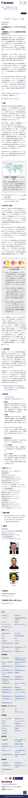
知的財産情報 (5, 739)
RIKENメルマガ (19, 778)
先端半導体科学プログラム (7, 670)
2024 (3, 711)
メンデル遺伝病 (20, 146)
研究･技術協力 (5, 743)
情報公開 (17, 643)
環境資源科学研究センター (7, 696)
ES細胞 (21, 80)
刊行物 (3, 723)
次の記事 (22, 18)
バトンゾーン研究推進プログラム (7, 673)
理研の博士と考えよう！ (20, 718)
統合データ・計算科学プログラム (7, 663)
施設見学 (17, 728)
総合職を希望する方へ (6, 765)
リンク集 (4, 621)
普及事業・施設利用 (19, 743)
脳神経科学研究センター (7, 692)
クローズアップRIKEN (6, 718)
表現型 (20, 69)
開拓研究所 (17, 672)
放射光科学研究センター (7, 702)
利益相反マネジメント (19, 651)
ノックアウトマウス (11, 49)
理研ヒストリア (18, 730)
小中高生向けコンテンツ (20, 725)
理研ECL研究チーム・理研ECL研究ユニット (7, 680)
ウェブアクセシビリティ (7, 626)
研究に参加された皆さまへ (7, 651)
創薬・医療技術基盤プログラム (20, 667)
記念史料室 (4, 733)
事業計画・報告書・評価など (7, 644)
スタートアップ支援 (19, 746)
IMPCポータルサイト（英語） (11, 98)
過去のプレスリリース (19, 711)
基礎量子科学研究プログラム (7, 667)
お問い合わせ (17, 615)
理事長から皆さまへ (6, 633)
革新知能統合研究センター (7, 687)
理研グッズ (4, 728)
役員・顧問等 (17, 633)
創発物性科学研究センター (20, 696)
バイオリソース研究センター (8, 530)
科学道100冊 (4, 730)
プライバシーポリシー (6, 624)
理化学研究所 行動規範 (19, 635)
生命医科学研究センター (7, 689)
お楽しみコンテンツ (6, 725)
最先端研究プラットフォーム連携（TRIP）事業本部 (20, 658)
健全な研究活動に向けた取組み (7, 648)
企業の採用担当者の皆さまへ (7, 755)
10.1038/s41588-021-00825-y (11, 521)
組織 (3, 638)
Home (2, 7)
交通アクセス (5, 615)
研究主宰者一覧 (5, 658)
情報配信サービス (18, 723)
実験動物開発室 (19, 530)
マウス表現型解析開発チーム (8, 536)
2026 (3, 709)
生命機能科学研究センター (20, 689)
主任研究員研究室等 (6, 676)
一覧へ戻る (14, 18)
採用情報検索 (5, 762)
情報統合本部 (17, 687)
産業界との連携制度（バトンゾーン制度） (20, 740)
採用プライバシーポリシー (20, 624)
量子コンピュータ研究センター (20, 684)
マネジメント (17, 640)
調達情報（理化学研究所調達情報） (20, 618)
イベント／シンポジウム (20, 720)
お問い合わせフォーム (6, 595)
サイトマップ (5, 617)
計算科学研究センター (6, 683)
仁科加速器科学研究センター (20, 699)
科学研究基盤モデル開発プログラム (20, 663)
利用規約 (17, 621)
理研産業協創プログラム (20, 670)
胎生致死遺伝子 (16, 138)
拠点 (16, 638)
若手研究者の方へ (18, 762)
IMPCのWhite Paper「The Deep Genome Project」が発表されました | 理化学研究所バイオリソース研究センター (15, 387)
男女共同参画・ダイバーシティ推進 (20, 648)
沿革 (3, 635)
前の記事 (7, 18)
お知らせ (4, 720)
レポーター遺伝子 (20, 240)
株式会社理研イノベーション (7, 747)
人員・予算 (4, 640)
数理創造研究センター (19, 679)
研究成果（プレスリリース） (12, 7)
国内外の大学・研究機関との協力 (20, 755)
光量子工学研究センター (7, 698)
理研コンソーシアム (6, 750)
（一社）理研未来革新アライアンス (20, 751)
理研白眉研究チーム (19, 676)
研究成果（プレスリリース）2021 (10, 8)
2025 (16, 709)
